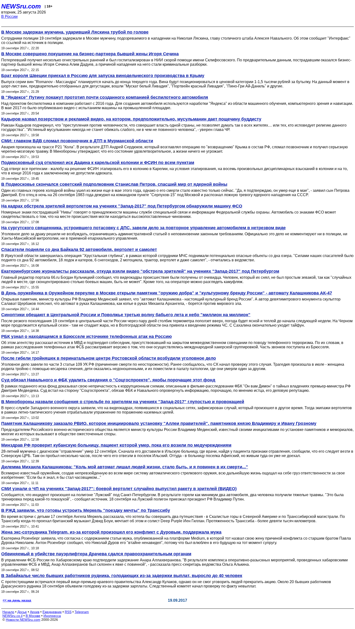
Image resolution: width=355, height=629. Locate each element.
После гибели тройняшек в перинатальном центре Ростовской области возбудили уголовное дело (108, 358)
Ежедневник (52, 612)
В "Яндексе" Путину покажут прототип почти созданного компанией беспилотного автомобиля (104, 97)
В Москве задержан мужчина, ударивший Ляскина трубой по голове (75, 32)
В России (9, 16)
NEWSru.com (21, 6)
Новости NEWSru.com (23, 620)
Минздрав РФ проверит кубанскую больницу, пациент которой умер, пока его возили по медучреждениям (116, 445)
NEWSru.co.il (12, 616)
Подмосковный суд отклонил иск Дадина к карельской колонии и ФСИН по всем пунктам (97, 162)
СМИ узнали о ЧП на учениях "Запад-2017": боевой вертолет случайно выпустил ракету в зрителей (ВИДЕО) (119, 488)
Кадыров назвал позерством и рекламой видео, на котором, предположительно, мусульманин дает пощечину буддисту (131, 119)
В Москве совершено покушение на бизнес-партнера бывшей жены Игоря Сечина (90, 53)
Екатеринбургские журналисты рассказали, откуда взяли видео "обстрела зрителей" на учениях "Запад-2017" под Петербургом (140, 271)
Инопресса (52, 616)
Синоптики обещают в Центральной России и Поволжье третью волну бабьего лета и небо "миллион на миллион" (125, 314)
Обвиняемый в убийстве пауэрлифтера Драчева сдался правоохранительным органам (96, 553)
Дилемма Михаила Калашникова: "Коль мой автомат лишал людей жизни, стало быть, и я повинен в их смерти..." (124, 467)
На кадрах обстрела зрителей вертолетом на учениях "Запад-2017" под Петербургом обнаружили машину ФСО (121, 206)
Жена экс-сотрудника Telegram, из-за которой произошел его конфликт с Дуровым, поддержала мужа (111, 532)
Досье (22, 612)
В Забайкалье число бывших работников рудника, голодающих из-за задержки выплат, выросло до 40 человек (121, 575)
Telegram (82, 612)
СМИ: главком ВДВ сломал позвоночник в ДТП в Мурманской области (77, 140)
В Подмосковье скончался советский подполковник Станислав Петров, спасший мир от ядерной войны (114, 184)
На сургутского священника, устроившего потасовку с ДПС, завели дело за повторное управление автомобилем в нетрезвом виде (143, 227)
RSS (68, 612)
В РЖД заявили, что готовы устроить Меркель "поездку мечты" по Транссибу (85, 510)
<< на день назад (17, 600)
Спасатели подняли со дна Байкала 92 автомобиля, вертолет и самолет (79, 249)
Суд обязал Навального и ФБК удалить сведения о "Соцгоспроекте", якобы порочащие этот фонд (108, 380)
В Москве (33, 616)
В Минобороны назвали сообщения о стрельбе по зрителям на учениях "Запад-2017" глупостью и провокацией (122, 401)
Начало (8, 612)
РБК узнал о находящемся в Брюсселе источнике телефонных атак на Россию (86, 336)
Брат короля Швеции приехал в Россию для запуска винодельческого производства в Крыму (102, 75)
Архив (34, 612)
